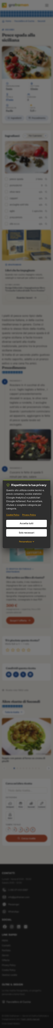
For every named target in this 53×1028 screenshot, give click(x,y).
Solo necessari (26, 532)
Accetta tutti (26, 523)
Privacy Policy (29, 514)
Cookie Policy (12, 514)
